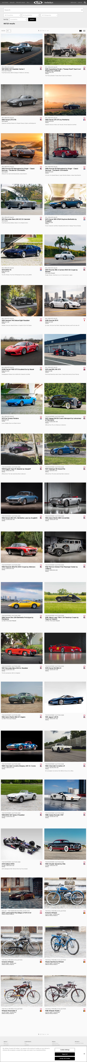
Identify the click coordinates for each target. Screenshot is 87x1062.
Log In (80, 2)
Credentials (55, 1043)
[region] (43, 1054)
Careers (26, 1044)
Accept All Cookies (65, 1058)
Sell (28, 2)
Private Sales (20, 2)
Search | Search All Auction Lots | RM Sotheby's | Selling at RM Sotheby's (43, 2)
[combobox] (12, 15)
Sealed (12, 2)
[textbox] (12, 15)
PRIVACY (77, 1041)
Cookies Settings (79, 1043)
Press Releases (56, 1044)
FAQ (25, 1043)
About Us (6, 1043)
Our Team (6, 1044)
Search (32, 19)
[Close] (84, 1054)
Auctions (5, 2)
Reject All (64, 1054)
